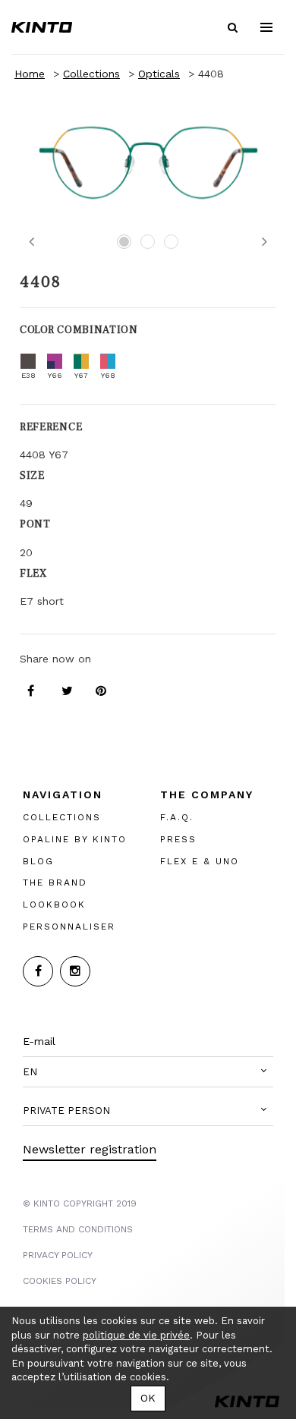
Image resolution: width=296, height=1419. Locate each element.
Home (29, 74)
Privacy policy (58, 1255)
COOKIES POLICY (59, 1281)
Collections (91, 74)
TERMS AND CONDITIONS (78, 1229)
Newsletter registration (89, 1149)
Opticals (159, 74)
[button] (148, 1072)
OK (148, 1398)
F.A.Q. (177, 817)
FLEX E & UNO (199, 861)
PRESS (178, 839)
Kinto (41, 27)
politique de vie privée (136, 1335)
